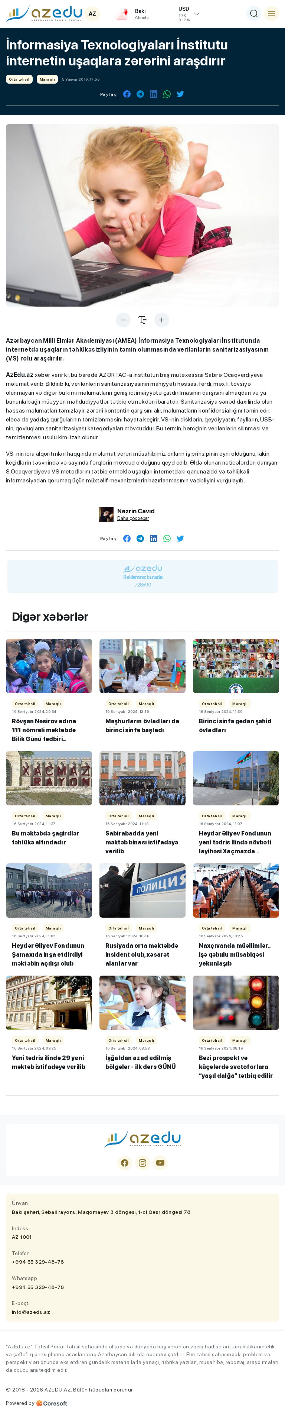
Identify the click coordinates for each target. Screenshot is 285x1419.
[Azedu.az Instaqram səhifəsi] (142, 1162)
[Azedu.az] (44, 13)
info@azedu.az (31, 1312)
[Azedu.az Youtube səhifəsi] (160, 1162)
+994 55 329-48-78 (38, 1262)
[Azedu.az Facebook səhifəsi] (124, 1162)
